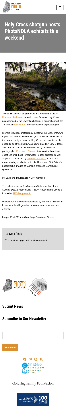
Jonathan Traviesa (36, 158)
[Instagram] (36, 359)
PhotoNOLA (19, 124)
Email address (9, 330)
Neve (20, 299)
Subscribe (10, 347)
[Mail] (30, 359)
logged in (23, 240)
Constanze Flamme (26, 151)
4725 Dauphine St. (22, 193)
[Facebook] (25, 359)
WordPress (43, 299)
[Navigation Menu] (60, 7)
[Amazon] (41, 359)
